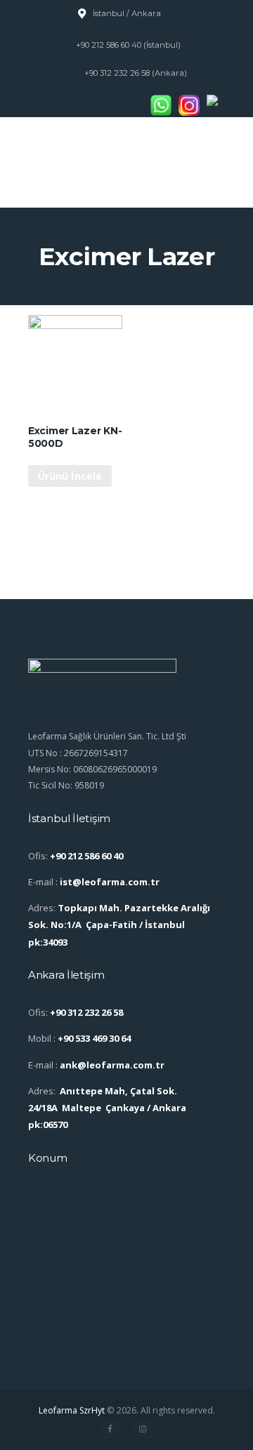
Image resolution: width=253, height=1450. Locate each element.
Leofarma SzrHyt (72, 1410)
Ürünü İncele (70, 476)
